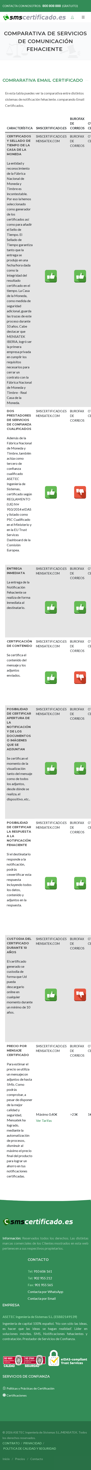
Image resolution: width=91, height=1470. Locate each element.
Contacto (36, 1459)
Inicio (6, 1459)
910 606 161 (40, 1271)
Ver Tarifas (44, 1120)
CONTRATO (11, 1443)
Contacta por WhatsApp (45, 1292)
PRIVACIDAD (32, 1443)
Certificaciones (17, 1395)
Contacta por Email (42, 1298)
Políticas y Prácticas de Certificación (30, 1388)
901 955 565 (40, 1285)
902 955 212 (40, 1278)
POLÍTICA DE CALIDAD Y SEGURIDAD (29, 1448)
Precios (20, 1459)
